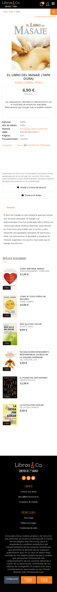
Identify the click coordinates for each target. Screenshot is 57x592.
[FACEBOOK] (24, 478)
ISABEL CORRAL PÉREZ (28, 82)
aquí (41, 572)
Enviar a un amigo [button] (33, 195)
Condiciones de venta (28, 528)
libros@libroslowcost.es (28, 497)
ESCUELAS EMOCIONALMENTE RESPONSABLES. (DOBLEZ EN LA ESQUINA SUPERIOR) (34, 355)
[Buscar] (53, 12)
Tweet (20, 145)
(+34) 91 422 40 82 (28, 492)
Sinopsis (11, 207)
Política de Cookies (28, 523)
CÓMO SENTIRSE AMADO (32, 269)
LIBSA (23, 122)
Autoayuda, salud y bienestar (34, 128)
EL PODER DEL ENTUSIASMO (33, 378)
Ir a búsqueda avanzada (45, 16)
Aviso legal (28, 518)
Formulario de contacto (28, 502)
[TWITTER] (33, 478)
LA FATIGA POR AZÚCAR (32, 405)
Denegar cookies (28, 580)
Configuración (12, 579)
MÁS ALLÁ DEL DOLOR (31, 324)
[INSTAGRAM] (28, 478)
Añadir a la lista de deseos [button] (33, 187)
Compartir (7, 145)
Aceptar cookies (44, 580)
